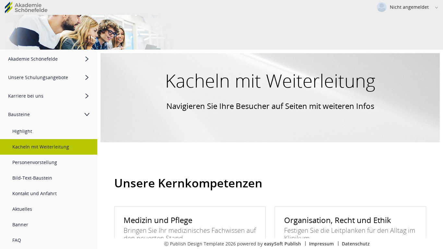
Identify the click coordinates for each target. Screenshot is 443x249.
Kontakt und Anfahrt (34, 193)
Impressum (321, 244)
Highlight (22, 131)
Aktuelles (22, 209)
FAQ (16, 240)
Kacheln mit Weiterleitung (40, 147)
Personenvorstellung (34, 162)
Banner (20, 224)
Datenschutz (356, 244)
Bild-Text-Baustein (32, 178)
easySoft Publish (282, 244)
